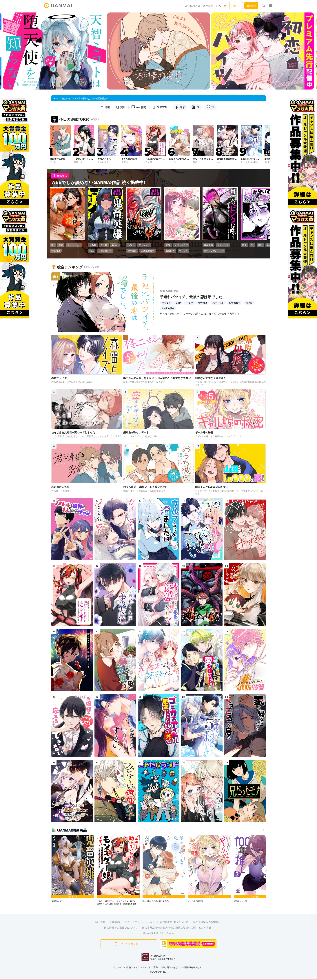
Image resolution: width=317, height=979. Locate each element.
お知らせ (221, 5)
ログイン (236, 5)
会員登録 (251, 5)
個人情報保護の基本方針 (207, 922)
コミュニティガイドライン (139, 922)
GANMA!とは (192, 5)
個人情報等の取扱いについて (120, 927)
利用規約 (115, 922)
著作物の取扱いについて (174, 922)
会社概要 (100, 922)
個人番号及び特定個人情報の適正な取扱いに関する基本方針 (176, 927)
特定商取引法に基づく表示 (158, 933)
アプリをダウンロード (131, 944)
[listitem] (72, 869)
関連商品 (208, 5)
